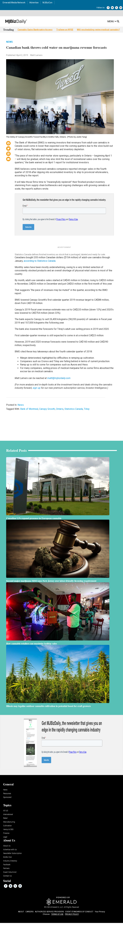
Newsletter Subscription (12, 853)
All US (5, 811)
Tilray (87, 409)
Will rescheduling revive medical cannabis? (98, 29)
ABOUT (21, 912)
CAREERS (29, 912)
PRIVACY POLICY (72, 914)
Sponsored (7, 797)
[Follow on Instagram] (120, 7)
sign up (36, 387)
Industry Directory (10, 861)
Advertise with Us (10, 850)
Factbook (6, 865)
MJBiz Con (7, 857)
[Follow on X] (116, 7)
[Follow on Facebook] (108, 7)
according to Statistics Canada (40, 260)
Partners (6, 868)
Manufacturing (9, 822)
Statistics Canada (73, 409)
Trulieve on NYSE (64, 29)
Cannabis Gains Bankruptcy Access (35, 29)
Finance (6, 833)
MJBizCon (47, 3)
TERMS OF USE (57, 914)
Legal (5, 837)
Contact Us (7, 876)
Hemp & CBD (8, 829)
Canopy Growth (47, 409)
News (9, 41)
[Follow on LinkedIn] (112, 7)
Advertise (34, 3)
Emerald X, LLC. (57, 907)
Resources (7, 794)
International (8, 814)
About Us (6, 846)
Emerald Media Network (14, 3)
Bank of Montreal (29, 409)
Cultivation (7, 826)
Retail (5, 818)
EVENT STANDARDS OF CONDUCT (79, 912)
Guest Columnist (9, 872)
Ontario (59, 409)
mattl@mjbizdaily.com (58, 378)
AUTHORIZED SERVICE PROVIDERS (49, 912)
